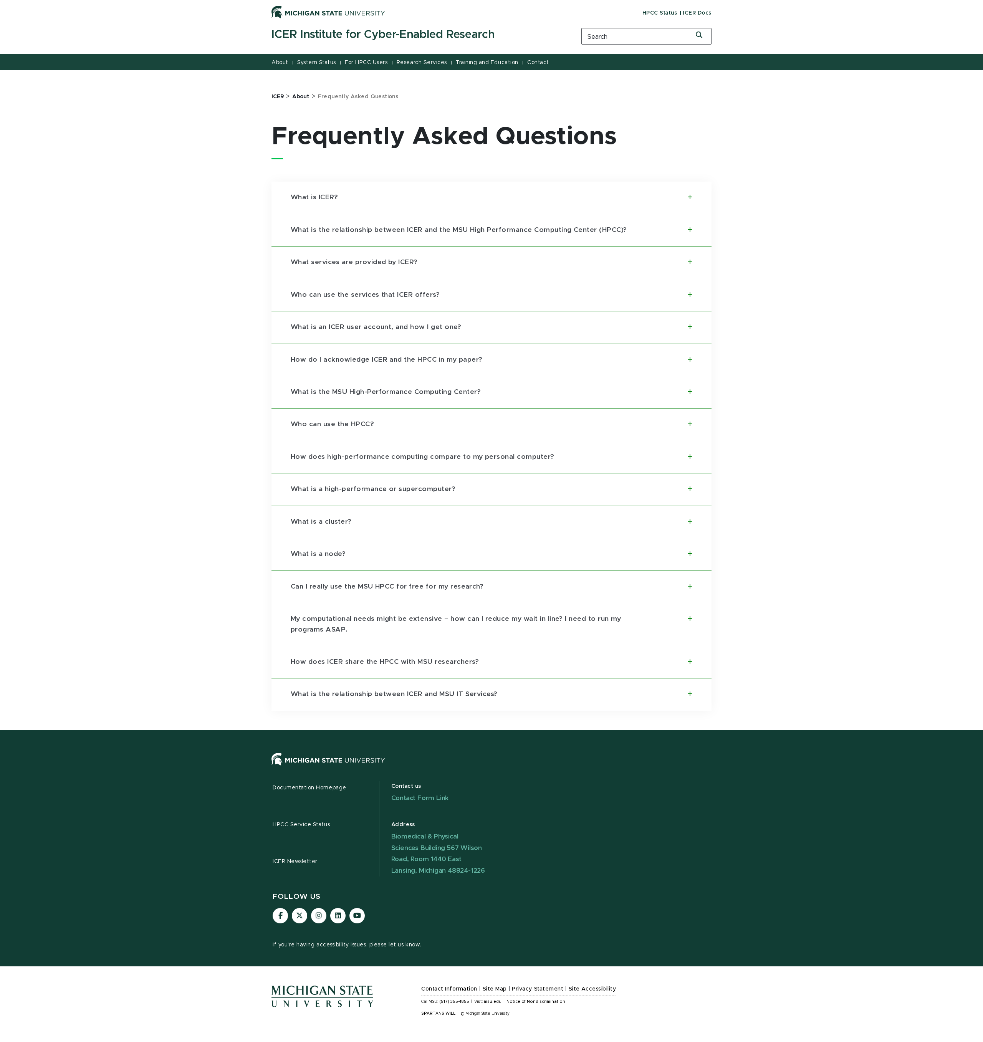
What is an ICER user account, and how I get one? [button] (376, 327)
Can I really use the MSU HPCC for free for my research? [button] (387, 586)
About (279, 62)
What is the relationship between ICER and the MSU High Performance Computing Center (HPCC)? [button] (459, 230)
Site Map (495, 989)
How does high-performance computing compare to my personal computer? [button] (422, 456)
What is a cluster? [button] (321, 521)
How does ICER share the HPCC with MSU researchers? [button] (385, 661)
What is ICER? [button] (314, 197)
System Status (316, 62)
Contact (538, 62)
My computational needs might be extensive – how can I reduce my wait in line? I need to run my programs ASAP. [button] (456, 624)
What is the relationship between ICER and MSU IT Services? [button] (394, 694)
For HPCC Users (366, 62)
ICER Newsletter (295, 861)
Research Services (422, 62)
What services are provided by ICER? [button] (354, 262)
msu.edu (492, 1002)
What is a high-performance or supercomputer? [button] (373, 489)
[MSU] (491, 767)
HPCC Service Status (301, 824)
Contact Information (449, 989)
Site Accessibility (592, 989)
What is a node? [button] (318, 554)
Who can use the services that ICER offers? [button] (365, 294)
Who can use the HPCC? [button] (332, 424)
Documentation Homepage (309, 788)
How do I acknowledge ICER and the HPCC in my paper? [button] (386, 359)
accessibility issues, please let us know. (369, 945)
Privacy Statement (537, 989)
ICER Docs (697, 13)
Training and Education (487, 62)
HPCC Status (659, 13)
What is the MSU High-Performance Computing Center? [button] (386, 392)
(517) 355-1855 (454, 1002)
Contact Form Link (420, 798)
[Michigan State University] (328, 12)
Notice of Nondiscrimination (535, 1002)
